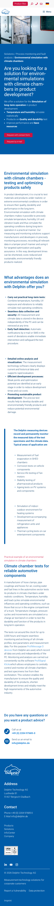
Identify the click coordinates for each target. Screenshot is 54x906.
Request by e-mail (14, 141)
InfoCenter (9, 832)
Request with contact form (18, 135)
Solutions (9, 54)
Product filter (20, 4)
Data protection (37, 890)
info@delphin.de (21, 743)
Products (8, 825)
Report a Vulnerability (15, 890)
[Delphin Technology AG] (5, 12)
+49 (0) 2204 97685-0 (23, 733)
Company (9, 836)
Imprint (7, 900)
